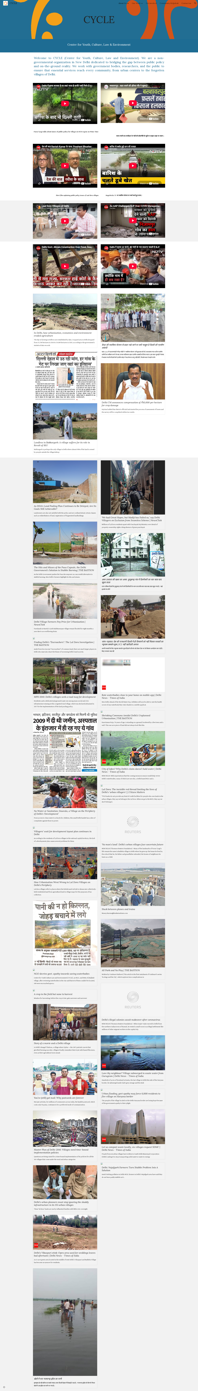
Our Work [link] (136, 3)
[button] (195, 3)
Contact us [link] (186, 3)
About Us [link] (122, 3)
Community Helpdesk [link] (169, 3)
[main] (99, 19)
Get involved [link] (151, 3)
